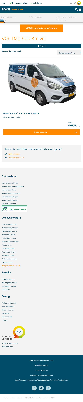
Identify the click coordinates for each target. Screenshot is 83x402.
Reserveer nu (40, 132)
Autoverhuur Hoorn (9, 190)
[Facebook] (34, 388)
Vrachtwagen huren (9, 252)
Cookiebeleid (7, 317)
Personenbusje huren (10, 228)
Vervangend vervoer (9, 282)
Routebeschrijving (41, 365)
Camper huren (7, 262)
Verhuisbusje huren (9, 238)
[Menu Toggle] (80, 9)
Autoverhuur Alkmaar (10, 183)
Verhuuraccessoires (9, 303)
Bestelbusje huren (8, 234)
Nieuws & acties (8, 310)
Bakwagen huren (8, 255)
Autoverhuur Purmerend (11, 193)
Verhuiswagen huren (9, 259)
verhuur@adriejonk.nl (16, 157)
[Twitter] (41, 388)
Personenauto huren (9, 224)
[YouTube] (48, 388)
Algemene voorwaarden (12, 398)
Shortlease (6, 289)
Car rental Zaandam (9, 203)
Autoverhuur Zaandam (10, 200)
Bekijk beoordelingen (10, 343)
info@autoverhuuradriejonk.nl (41, 375)
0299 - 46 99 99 (14, 154)
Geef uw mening (8, 306)
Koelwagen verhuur (9, 286)
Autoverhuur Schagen (10, 197)
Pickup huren (7, 245)
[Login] (71, 3)
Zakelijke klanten (8, 279)
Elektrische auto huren (10, 241)
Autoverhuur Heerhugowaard (13, 186)
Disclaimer (6, 313)
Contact (5, 320)
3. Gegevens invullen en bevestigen (66, 18)
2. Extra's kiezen (35, 17)
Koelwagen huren (8, 248)
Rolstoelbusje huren (9, 231)
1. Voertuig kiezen (8, 17)
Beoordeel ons (7, 346)
